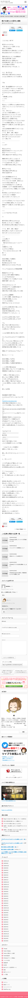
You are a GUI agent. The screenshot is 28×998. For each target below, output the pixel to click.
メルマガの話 (7, 960)
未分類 (5, 965)
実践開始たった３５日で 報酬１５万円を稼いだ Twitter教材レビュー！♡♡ (7, 758)
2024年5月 (6, 870)
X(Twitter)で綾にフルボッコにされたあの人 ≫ (21, 671)
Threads (5, 948)
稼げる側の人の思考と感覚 (7, 847)
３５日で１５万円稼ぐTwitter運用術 (7, 2)
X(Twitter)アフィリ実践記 (9, 958)
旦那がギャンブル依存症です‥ (16, 556)
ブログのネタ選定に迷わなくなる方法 (12, 823)
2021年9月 (6, 938)
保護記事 (6, 962)
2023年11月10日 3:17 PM (8, 603)
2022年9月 (6, 912)
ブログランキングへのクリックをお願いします (12, 839)
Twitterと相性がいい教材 (9, 953)
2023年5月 (6, 896)
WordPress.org (7, 989)
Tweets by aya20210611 (6, 810)
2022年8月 (6, 915)
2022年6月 (6, 919)
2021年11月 (6, 933)
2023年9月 (6, 889)
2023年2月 (6, 903)
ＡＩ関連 (6, 974)
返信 (3, 595)
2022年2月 (6, 929)
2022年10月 (6, 910)
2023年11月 (6, 884)
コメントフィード (8, 987)
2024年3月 (6, 875)
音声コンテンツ (7, 972)
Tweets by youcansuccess (9, 401)
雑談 (5, 969)
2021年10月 (6, 936)
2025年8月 (6, 863)
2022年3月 (6, 926)
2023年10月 (6, 886)
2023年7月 (6, 893)
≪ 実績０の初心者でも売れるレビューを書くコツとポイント (7, 672)
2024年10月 (6, 865)
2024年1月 (6, 879)
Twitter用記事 (7, 955)
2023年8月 (6, 891)
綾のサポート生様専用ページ (10, 967)
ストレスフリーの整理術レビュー (17, 547)
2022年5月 (6, 922)
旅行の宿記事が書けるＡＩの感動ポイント (13, 821)
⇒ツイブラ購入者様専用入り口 (8, 800)
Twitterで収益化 (19, 529)
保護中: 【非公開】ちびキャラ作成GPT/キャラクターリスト (15, 826)
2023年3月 (6, 901)
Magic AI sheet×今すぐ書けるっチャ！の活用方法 (15, 818)
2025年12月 (6, 861)
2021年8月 (6, 940)
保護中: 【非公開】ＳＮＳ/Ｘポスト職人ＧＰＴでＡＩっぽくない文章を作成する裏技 (15, 830)
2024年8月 (6, 868)
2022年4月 (6, 924)
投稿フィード (7, 984)
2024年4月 (6, 872)
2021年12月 (6, 931)
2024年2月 (6, 877)
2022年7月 (6, 917)
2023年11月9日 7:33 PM (7, 589)
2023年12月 (6, 882)
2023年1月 (6, 905)
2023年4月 (6, 898)
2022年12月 (6, 908)
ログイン (6, 982)
